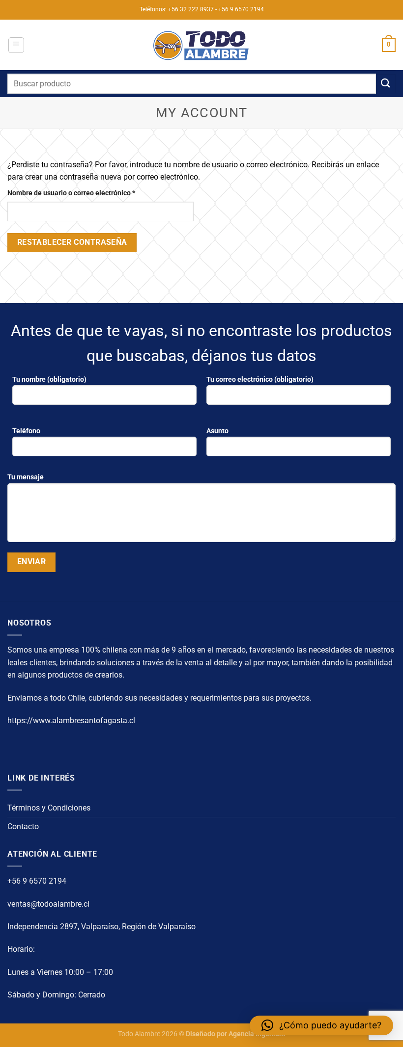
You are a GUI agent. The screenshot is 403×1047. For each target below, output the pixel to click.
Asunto (217, 431)
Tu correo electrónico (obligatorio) (260, 379)
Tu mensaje (25, 477)
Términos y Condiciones (48, 807)
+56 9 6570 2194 (36, 881)
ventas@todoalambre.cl (48, 904)
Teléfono (26, 431)
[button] (321, 1025)
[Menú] (16, 45)
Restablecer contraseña (72, 242)
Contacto (23, 826)
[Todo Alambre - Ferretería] (201, 45)
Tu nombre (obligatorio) (49, 379)
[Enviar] (386, 83)
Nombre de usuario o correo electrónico (88, 192)
